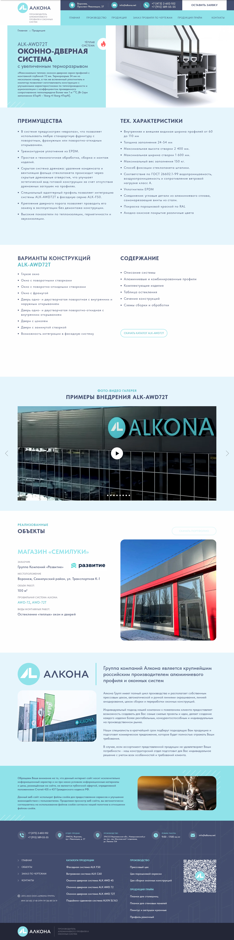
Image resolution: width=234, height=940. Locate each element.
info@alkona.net (207, 835)
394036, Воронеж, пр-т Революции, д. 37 (75, 837)
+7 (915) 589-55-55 (38, 837)
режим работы (169, 833)
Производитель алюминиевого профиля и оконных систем (73, 931)
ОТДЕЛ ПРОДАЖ (73, 833)
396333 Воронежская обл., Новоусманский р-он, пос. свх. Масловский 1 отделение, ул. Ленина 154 (125, 839)
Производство (111, 833)
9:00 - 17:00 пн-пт (171, 836)
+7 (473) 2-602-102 (38, 833)
